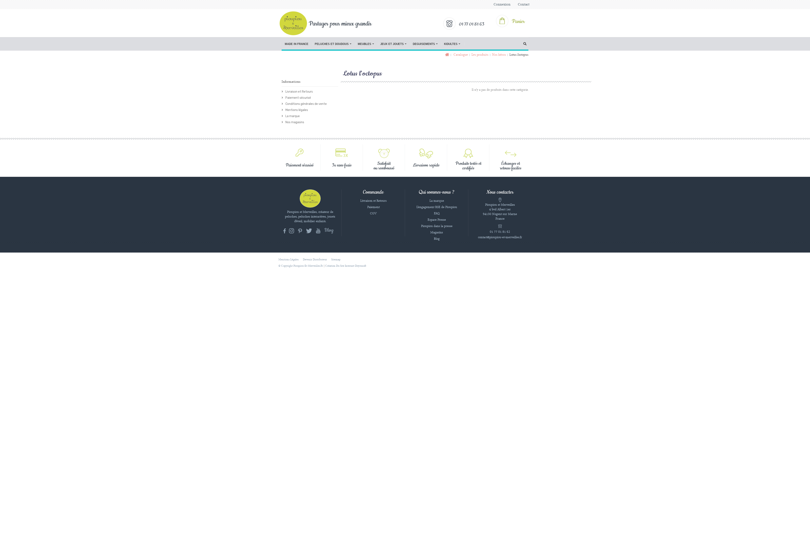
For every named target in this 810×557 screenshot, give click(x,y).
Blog (437, 239)
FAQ (437, 213)
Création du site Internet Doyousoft (345, 266)
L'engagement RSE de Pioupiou (436, 207)
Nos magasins (294, 122)
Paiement (373, 207)
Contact (523, 5)
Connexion (502, 5)
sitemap (335, 259)
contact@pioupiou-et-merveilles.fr (500, 237)
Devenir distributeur (315, 259)
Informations (291, 82)
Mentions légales (296, 110)
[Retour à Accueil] (446, 55)
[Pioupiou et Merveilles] (295, 23)
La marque (292, 116)
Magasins (436, 232)
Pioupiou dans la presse (436, 226)
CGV (373, 213)
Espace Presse (437, 220)
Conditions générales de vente (306, 104)
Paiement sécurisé (298, 98)
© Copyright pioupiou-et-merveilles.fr (300, 266)
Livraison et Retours (299, 91)
